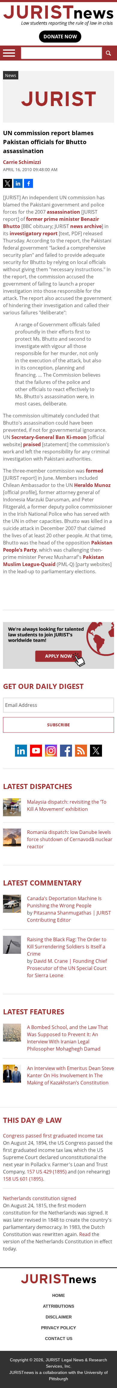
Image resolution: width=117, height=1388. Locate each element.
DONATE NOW (60, 36)
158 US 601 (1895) (23, 1179)
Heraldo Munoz (92, 485)
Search (108, 53)
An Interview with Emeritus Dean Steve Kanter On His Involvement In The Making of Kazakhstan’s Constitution (70, 1075)
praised (32, 444)
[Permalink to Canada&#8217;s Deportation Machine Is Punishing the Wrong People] (12, 904)
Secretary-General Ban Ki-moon (49, 437)
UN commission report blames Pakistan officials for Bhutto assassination (48, 142)
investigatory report (34, 233)
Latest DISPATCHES (37, 786)
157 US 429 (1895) (47, 1171)
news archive (86, 226)
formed (94, 470)
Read (85, 1234)
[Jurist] (58, 15)
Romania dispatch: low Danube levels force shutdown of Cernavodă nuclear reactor (69, 839)
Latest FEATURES (33, 1011)
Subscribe (58, 725)
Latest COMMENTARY (42, 883)
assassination (63, 212)
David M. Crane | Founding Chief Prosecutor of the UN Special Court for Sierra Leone (67, 968)
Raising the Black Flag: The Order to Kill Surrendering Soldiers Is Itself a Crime (66, 946)
